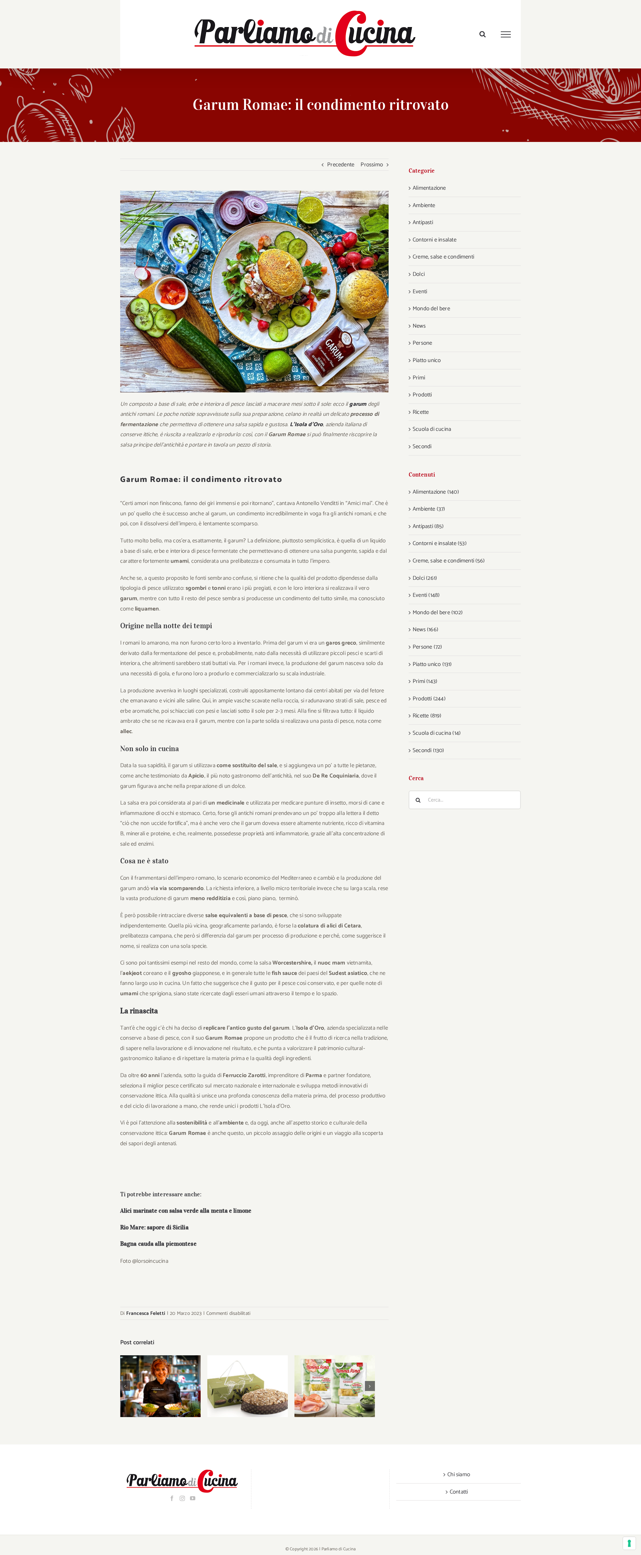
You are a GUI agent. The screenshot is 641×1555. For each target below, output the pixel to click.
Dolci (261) (425, 578)
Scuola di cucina (432, 429)
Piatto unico (427, 360)
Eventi (420, 291)
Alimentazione (429, 188)
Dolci (419, 274)
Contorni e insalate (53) (440, 543)
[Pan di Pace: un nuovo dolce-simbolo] (247, 1386)
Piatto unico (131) (432, 664)
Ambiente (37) (429, 509)
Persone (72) (427, 647)
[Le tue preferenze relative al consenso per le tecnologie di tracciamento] (629, 1543)
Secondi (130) (428, 750)
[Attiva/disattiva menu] (505, 34)
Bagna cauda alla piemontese (158, 1243)
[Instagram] (182, 1498)
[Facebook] (172, 1498)
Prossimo (372, 164)
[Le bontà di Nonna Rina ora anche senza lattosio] (334, 1386)
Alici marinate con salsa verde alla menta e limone (185, 1210)
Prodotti (422, 394)
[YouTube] (192, 1498)
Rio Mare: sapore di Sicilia (154, 1227)
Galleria (169, 1386)
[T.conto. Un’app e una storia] (160, 1386)
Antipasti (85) (428, 526)
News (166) (425, 629)
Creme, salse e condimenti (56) (449, 560)
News (419, 326)
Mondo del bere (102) (438, 612)
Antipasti (423, 222)
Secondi (422, 446)
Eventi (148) (426, 595)
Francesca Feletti (145, 1313)
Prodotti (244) (429, 698)
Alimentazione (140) (436, 492)
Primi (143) (425, 681)
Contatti (459, 1492)
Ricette (421, 412)
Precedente (340, 164)
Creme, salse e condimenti (443, 257)
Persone (422, 343)
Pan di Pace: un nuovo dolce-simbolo (238, 1386)
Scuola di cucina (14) (437, 733)
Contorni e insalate (434, 239)
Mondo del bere (431, 308)
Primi (419, 377)
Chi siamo (458, 1474)
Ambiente (424, 205)
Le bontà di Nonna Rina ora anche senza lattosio (326, 1386)
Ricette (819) (427, 715)
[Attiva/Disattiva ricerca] (482, 34)
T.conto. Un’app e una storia (151, 1386)
